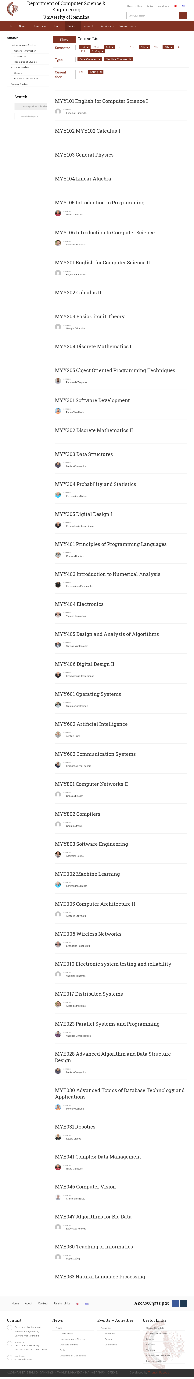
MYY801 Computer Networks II (91, 784)
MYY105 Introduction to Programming (100, 202)
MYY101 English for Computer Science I (101, 101)
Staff (56, 26)
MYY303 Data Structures (84, 454)
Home (130, 5)
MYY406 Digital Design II (84, 664)
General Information (25, 50)
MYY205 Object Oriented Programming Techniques (115, 370)
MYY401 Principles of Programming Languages (111, 544)
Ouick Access (125, 26)
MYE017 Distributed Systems (89, 994)
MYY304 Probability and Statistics (95, 484)
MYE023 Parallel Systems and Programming (107, 1024)
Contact (150, 5)
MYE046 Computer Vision (85, 1186)
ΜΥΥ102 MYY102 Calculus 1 (87, 131)
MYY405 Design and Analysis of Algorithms (107, 634)
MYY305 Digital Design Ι (83, 514)
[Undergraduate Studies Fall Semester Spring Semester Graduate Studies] (31, 106)
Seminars (110, 1333)
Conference (111, 1344)
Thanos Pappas (158, 1372)
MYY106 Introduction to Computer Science (105, 232)
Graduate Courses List (26, 78)
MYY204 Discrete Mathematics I (93, 346)
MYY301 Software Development (92, 400)
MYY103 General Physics (84, 154)
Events (108, 1338)
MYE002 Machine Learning (87, 874)
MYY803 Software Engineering (91, 844)
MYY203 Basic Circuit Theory (90, 316)
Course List (20, 56)
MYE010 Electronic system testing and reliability (113, 964)
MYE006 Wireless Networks (88, 934)
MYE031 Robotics (75, 1126)
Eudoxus (150, 1344)
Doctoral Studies (19, 83)
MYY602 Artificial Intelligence (91, 724)
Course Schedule (155, 1327)
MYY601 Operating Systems (88, 694)
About (139, 5)
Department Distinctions (73, 1355)
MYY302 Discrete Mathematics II (94, 430)
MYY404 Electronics (79, 604)
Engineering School (156, 1360)
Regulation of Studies (25, 61)
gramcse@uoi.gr (23, 1359)
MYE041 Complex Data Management (98, 1156)
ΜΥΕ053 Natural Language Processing (100, 1276)
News (22, 26)
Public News (66, 1333)
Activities (106, 26)
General (18, 72)
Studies (71, 26)
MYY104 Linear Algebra (83, 178)
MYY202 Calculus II (78, 292)
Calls (62, 1349)
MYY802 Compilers (77, 814)
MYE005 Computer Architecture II (95, 904)
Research (88, 26)
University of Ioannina (158, 1355)
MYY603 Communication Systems (95, 754)
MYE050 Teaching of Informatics (94, 1246)
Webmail (150, 1349)
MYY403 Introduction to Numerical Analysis (107, 574)
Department (39, 26)
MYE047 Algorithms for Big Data (93, 1216)
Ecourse (150, 1338)
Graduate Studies (20, 67)
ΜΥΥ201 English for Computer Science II (102, 262)
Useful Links (163, 5)
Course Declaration (156, 1333)
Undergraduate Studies (23, 44)
